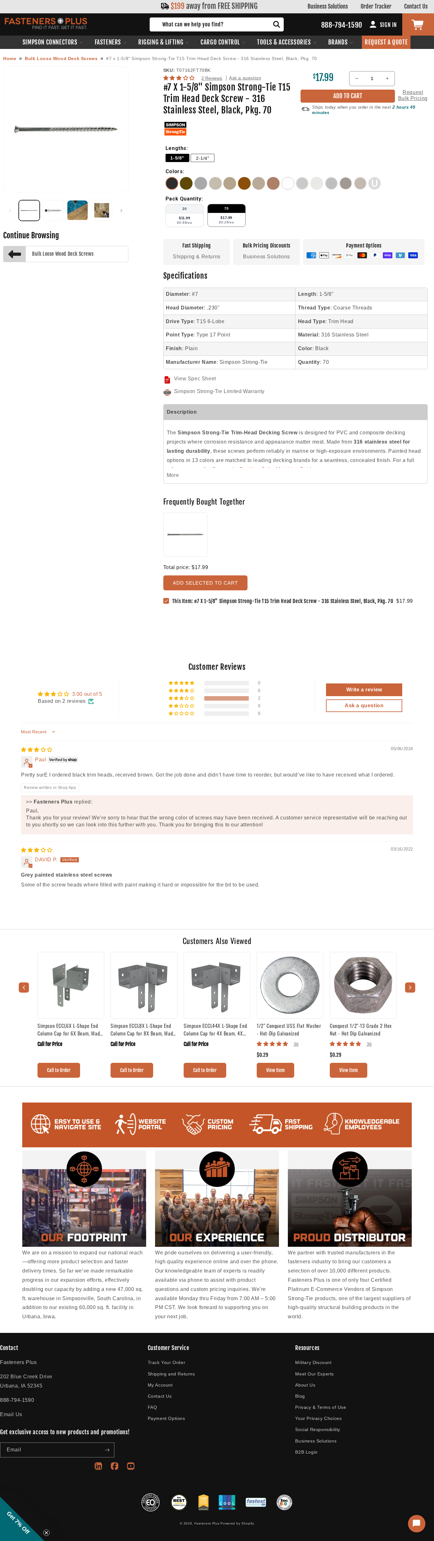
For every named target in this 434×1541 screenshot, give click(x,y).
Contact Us (416, 6)
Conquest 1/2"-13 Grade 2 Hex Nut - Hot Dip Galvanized (361, 1029)
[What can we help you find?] (277, 24)
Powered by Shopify (237, 1523)
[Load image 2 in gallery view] (53, 210)
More (173, 475)
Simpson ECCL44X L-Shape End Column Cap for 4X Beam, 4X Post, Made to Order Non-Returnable (215, 1029)
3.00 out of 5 (87, 694)
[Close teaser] (46, 1533)
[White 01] (288, 188)
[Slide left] (10, 211)
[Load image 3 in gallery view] (77, 210)
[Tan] (230, 188)
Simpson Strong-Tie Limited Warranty (219, 391)
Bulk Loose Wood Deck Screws (61, 58)
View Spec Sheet (195, 378)
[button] (53, 42)
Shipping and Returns (171, 1373)
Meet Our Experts (314, 1373)
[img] (36, 749)
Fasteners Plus (207, 1523)
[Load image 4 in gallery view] (101, 210)
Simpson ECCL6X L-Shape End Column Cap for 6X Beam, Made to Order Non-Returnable (69, 1029)
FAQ (152, 1407)
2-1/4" (202, 158)
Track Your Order (167, 1362)
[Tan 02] (259, 188)
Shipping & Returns (196, 256)
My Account (160, 1385)
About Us (305, 1385)
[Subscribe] (107, 1450)
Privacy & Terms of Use (320, 1407)
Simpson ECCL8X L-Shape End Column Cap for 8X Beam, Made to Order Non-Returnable (143, 1029)
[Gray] (201, 188)
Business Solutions (328, 6)
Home (9, 58)
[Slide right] (121, 211)
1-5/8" (177, 157)
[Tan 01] (245, 188)
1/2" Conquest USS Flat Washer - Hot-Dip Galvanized (289, 1029)
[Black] (173, 188)
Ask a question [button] (364, 705)
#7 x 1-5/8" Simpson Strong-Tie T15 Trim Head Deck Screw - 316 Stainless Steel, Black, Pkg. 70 (211, 58)
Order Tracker (376, 6)
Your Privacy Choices (318, 1418)
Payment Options (166, 1418)
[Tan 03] (274, 188)
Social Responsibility (317, 1429)
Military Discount (313, 1362)
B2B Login (306, 1452)
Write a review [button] (364, 689)
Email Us (11, 1414)
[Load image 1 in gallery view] (29, 210)
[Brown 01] (187, 188)
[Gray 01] (216, 188)
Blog (300, 1396)
